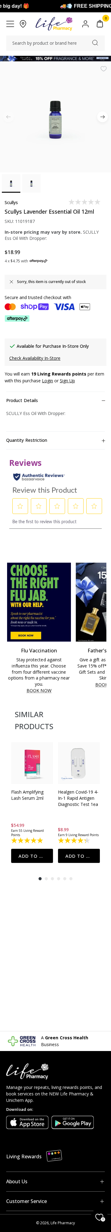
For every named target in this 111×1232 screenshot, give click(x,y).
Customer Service (26, 1201)
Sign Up (67, 381)
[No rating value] (84, 202)
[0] (100, 23)
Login (47, 381)
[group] (32, 802)
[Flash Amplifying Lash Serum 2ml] (32, 763)
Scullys (11, 202)
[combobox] (55, 43)
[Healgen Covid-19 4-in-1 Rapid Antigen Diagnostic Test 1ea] (79, 763)
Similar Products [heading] (34, 720)
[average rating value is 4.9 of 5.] (27, 840)
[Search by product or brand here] (95, 42)
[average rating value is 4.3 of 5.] (74, 840)
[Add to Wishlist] (103, 69)
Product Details (22, 400)
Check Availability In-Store (34, 358)
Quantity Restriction (26, 440)
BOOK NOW (39, 690)
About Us (16, 1181)
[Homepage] (54, 24)
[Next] (102, 117)
